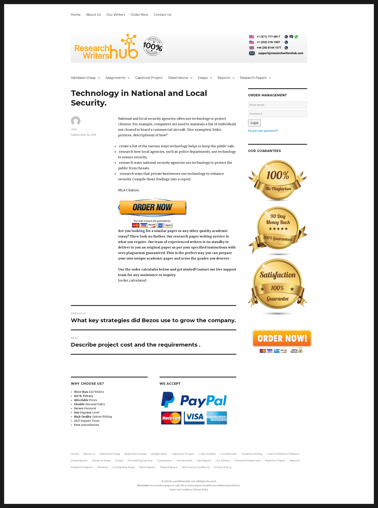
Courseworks (228, 453)
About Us (93, 15)
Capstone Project (149, 78)
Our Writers (115, 15)
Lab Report (204, 460)
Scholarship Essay (123, 467)
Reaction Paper (275, 460)
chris (74, 129)
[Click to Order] (177, 213)
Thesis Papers (168, 467)
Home (76, 15)
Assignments (115, 78)
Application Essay (135, 453)
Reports (224, 78)
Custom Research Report (283, 453)
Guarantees (164, 460)
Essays (203, 78)
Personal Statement (247, 460)
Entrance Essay (101, 460)
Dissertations (178, 78)
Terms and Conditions (195, 467)
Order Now (139, 15)
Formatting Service (140, 460)
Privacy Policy (222, 467)
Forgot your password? (263, 131)
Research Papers (253, 78)
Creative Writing (251, 453)
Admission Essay (83, 78)
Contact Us (162, 15)
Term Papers (147, 467)
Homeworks (184, 460)
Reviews (102, 467)
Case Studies (207, 453)
